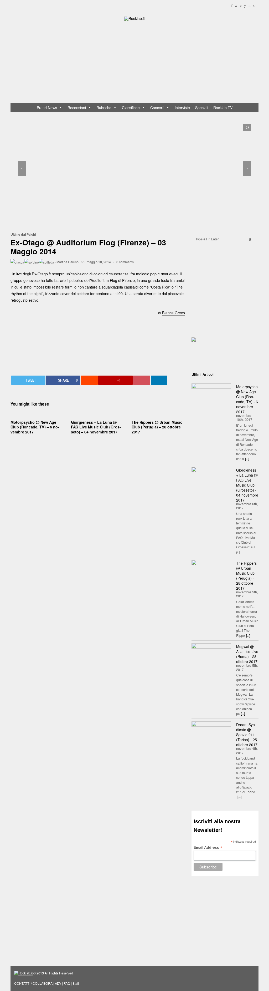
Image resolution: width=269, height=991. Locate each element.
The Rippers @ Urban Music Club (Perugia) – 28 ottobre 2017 (157, 426)
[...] (247, 458)
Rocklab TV (222, 107)
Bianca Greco (173, 312)
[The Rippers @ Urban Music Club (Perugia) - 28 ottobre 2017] (211, 573)
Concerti (157, 107)
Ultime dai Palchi (23, 234)
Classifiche (131, 107)
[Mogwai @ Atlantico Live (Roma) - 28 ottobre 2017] (211, 656)
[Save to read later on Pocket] (141, 380)
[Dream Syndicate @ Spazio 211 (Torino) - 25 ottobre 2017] (211, 734)
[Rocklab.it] (134, 18)
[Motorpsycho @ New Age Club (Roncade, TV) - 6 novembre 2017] (211, 396)
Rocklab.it (25, 973)
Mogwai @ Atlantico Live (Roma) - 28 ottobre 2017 (247, 654)
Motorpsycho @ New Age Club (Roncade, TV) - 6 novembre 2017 (247, 399)
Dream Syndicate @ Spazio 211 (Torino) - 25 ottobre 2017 (246, 734)
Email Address (208, 847)
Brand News (47, 107)
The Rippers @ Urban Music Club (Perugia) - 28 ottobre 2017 (246, 575)
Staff (76, 983)
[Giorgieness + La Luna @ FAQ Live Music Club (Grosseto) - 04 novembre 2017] (211, 480)
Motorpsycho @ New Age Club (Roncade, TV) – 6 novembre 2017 (35, 426)
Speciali (201, 107)
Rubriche (103, 107)
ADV (58, 983)
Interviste (182, 107)
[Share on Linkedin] (159, 380)
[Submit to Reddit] (89, 380)
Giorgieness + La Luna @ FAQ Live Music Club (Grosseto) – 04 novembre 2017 (96, 426)
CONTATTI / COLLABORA (33, 983)
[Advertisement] (136, 63)
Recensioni (77, 107)
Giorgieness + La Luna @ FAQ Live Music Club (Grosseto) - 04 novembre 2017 (247, 485)
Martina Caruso (67, 262)
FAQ (67, 983)
